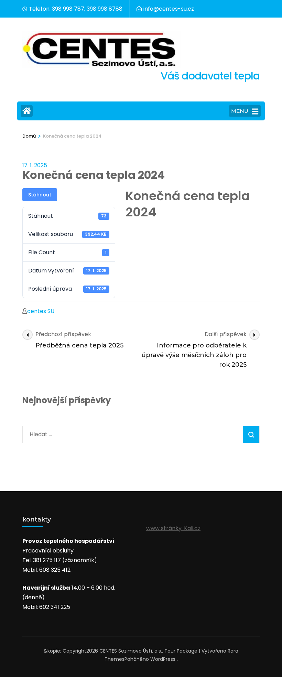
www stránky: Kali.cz (173, 528)
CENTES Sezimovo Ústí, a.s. (130, 650)
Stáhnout (39, 194)
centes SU (40, 311)
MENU (239, 111)
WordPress (162, 659)
